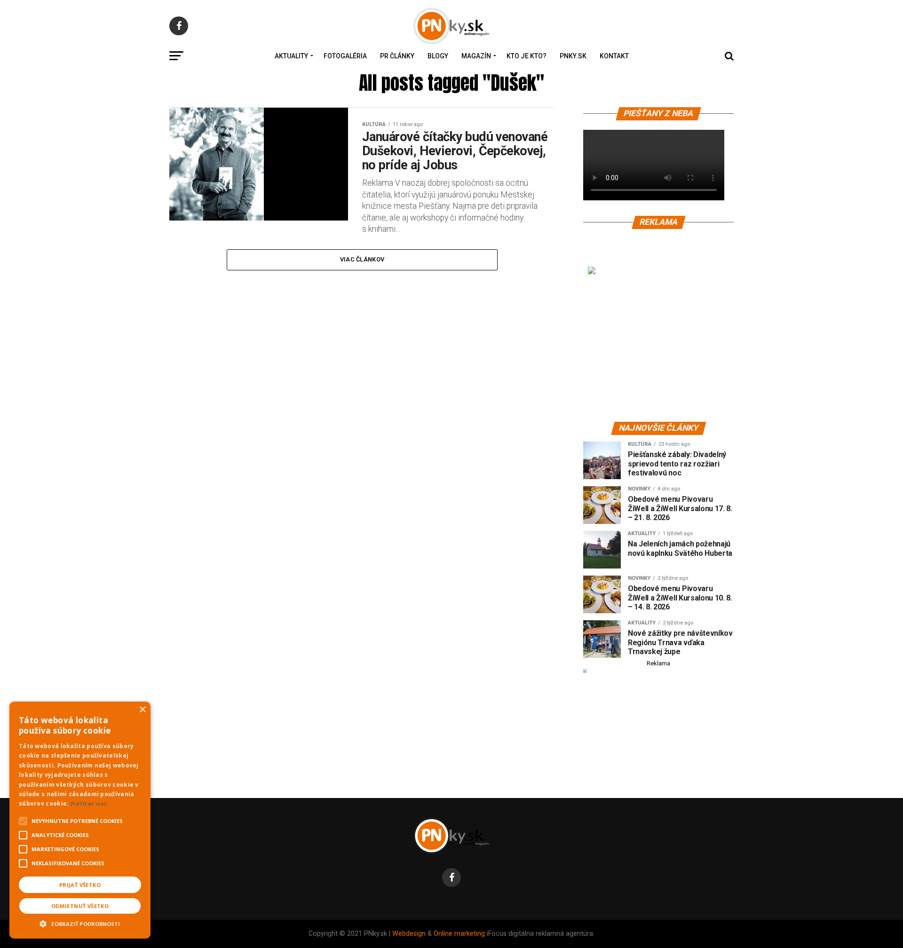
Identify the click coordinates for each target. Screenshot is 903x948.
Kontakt (614, 56)
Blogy (438, 56)
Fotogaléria (345, 56)
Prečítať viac (89, 803)
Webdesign (409, 934)
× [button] (142, 709)
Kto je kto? (527, 56)
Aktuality (291, 56)
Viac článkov (362, 259)
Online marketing (459, 934)
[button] (80, 922)
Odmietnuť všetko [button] (80, 905)
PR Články (397, 56)
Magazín (476, 56)
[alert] (79, 820)
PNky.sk (573, 56)
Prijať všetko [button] (80, 884)
